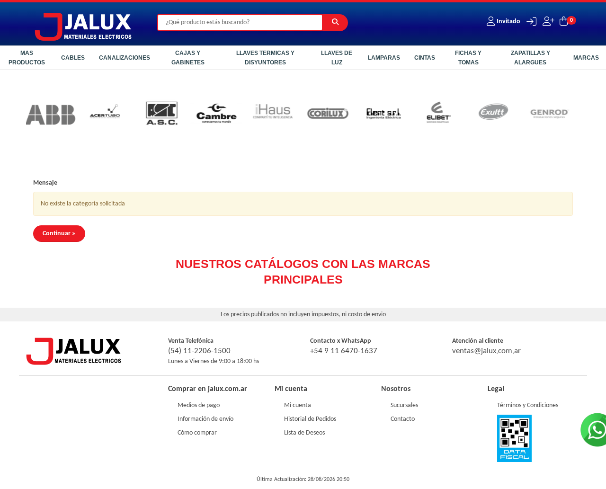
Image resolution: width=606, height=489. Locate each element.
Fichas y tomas (468, 58)
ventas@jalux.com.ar (486, 351)
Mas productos (27, 58)
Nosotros (395, 389)
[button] (529, 21)
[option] (35, 114)
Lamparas (384, 57)
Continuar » (59, 233)
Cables (73, 57)
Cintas (424, 57)
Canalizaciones (124, 57)
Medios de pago (199, 405)
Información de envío (205, 419)
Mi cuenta (297, 405)
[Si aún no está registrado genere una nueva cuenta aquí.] (547, 21)
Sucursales (404, 405)
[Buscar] (335, 22)
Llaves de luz (336, 58)
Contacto (403, 419)
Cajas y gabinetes (188, 58)
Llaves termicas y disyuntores (265, 58)
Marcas (586, 57)
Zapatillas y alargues (530, 58)
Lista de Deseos (304, 432)
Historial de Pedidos (310, 419)
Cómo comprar (197, 432)
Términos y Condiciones (527, 405)
